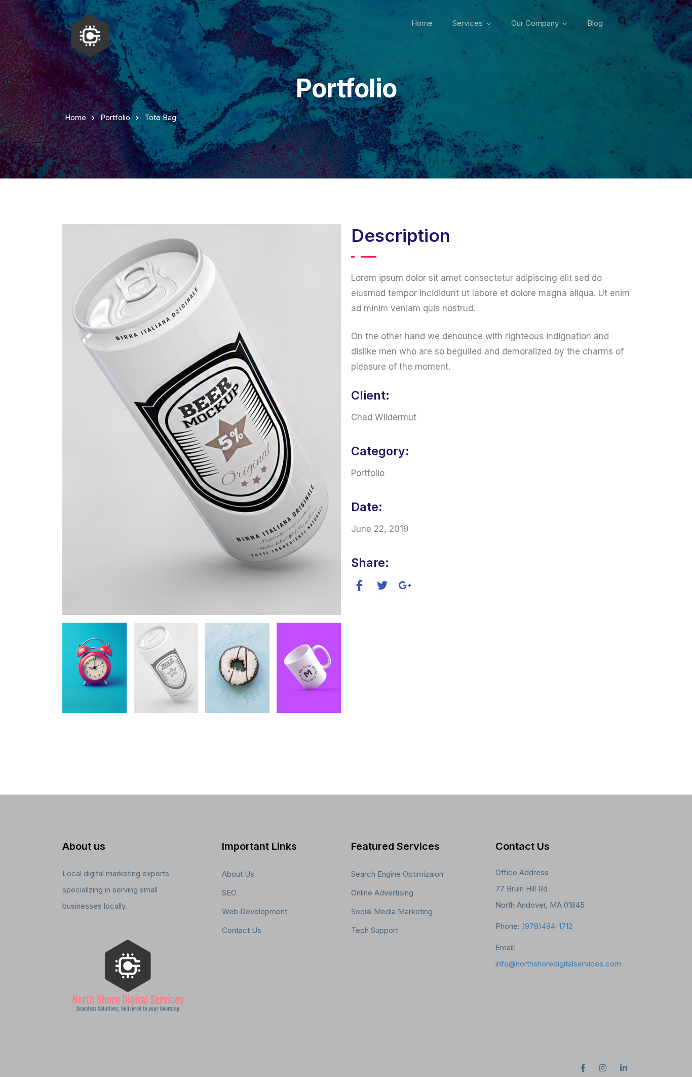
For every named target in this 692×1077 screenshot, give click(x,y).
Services (467, 23)
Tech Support (374, 930)
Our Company (535, 23)
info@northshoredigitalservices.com (558, 963)
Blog (595, 23)
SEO (229, 893)
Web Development (254, 911)
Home (422, 23)
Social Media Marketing (392, 911)
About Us (238, 874)
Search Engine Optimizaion (397, 874)
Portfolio (115, 117)
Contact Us (241, 930)
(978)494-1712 (547, 926)
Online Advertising (382, 893)
